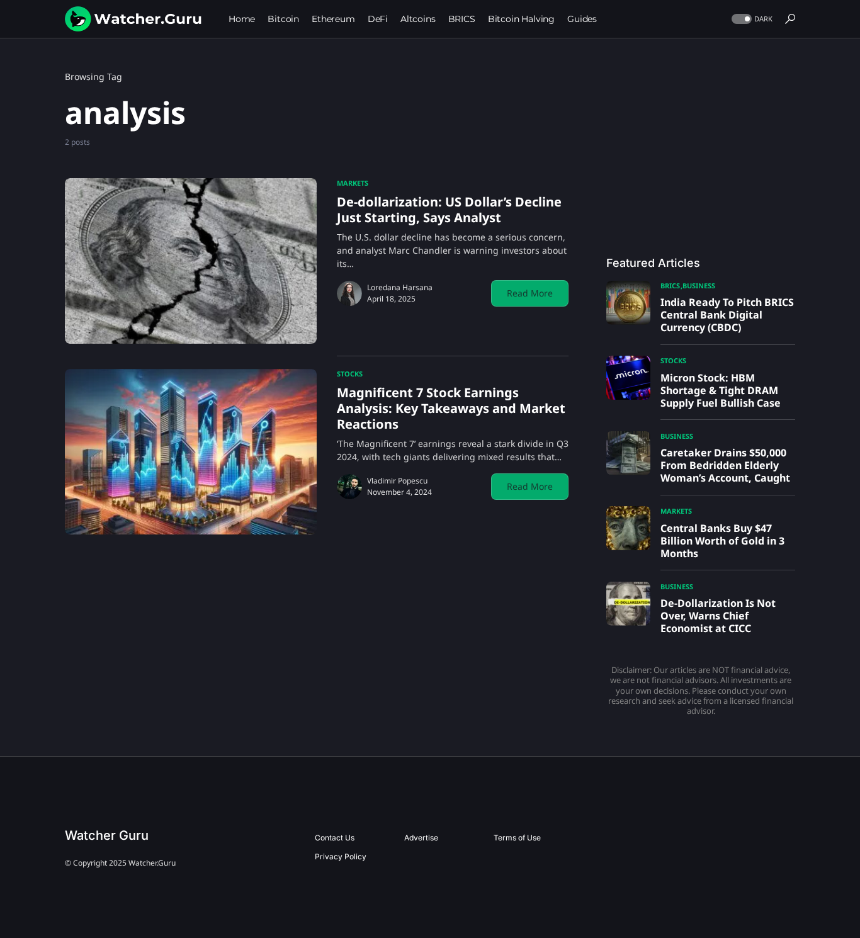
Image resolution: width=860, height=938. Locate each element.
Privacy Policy (340, 856)
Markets (352, 183)
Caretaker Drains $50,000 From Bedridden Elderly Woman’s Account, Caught (725, 465)
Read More (530, 293)
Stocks (350, 373)
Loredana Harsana (400, 287)
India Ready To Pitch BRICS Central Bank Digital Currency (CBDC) (727, 315)
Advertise (421, 837)
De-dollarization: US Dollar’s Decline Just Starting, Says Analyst (449, 209)
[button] (750, 19)
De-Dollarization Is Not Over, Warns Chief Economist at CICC (718, 616)
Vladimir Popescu (397, 480)
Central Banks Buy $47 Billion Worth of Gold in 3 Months (722, 541)
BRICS (670, 285)
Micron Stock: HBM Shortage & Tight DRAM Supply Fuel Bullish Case (720, 390)
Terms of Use (517, 837)
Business (698, 285)
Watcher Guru (107, 835)
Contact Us (334, 837)
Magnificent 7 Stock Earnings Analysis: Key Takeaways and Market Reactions (451, 408)
